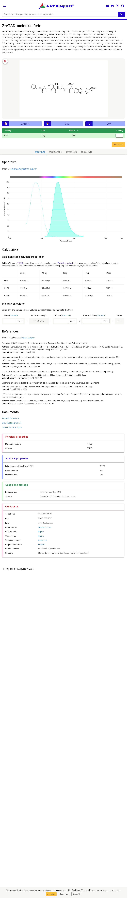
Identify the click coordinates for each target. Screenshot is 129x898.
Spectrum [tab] (40, 152)
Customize (64, 894)
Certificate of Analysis (12, 427)
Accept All (51, 894)
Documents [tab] (86, 152)
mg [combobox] (19, 321)
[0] (117, 5)
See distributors (44, 527)
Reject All (76, 894)
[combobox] (60, 14)
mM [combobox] (104, 321)
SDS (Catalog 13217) (11, 423)
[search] (121, 14)
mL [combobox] (71, 321)
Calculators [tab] (55, 152)
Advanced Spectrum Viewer (23, 169)
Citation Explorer (27, 338)
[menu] (4, 5)
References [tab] (71, 152)
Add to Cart (118, 145)
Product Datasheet (10, 418)
